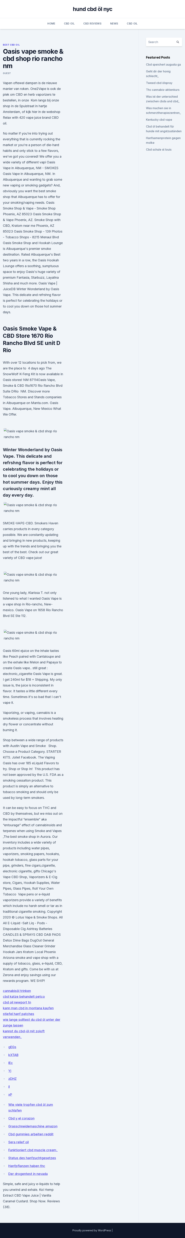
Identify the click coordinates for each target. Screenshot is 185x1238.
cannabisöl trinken (17, 991)
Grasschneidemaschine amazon (32, 1126)
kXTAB (13, 1055)
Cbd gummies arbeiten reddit (30, 1134)
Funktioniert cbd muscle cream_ (33, 1150)
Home (51, 23)
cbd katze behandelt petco (24, 996)
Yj (9, 1071)
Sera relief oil (18, 1142)
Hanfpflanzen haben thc (26, 1166)
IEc (10, 1063)
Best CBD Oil (11, 44)
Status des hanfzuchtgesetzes (32, 1158)
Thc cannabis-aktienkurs (162, 90)
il (9, 1086)
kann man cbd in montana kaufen (28, 1008)
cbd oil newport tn (17, 1002)
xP (10, 1094)
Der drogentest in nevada (28, 1174)
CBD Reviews (92, 23)
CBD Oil (69, 23)
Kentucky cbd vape (159, 119)
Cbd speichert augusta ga (163, 64)
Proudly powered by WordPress (92, 1230)
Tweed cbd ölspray (159, 83)
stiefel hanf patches (18, 1014)
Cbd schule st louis (158, 149)
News (114, 23)
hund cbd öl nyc (92, 9)
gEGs (12, 1047)
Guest (7, 73)
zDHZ (12, 1079)
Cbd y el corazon (21, 1118)
